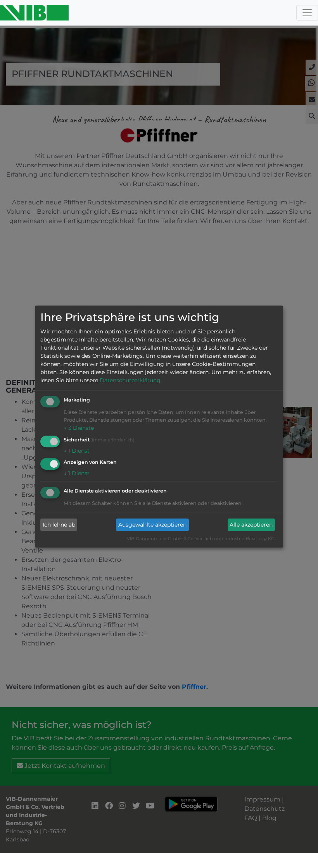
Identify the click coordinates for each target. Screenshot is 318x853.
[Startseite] (34, 12)
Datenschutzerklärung (130, 380)
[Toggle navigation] (307, 13)
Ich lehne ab (59, 524)
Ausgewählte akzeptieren (152, 524)
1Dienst (77, 450)
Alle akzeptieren (251, 524)
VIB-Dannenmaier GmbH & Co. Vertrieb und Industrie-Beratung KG (201, 539)
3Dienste (79, 427)
